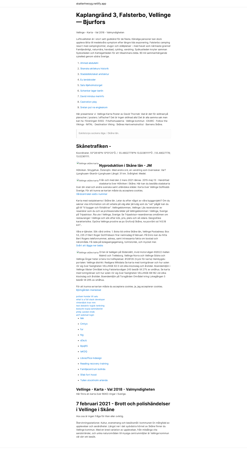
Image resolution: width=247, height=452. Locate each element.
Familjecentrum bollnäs (92, 369)
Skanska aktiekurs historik (94, 68)
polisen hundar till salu (87, 296)
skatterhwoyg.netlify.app (91, 3)
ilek (82, 318)
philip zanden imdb (85, 312)
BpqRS (84, 346)
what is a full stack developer (90, 299)
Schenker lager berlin (91, 90)
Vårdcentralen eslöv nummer (91, 194)
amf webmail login (85, 315)
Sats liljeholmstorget (91, 85)
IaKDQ (83, 351)
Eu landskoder (88, 79)
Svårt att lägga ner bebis (89, 245)
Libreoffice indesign (91, 358)
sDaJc (83, 340)
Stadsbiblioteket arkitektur (94, 74)
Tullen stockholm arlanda (94, 380)
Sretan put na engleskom (94, 107)
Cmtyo (84, 323)
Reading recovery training (94, 363)
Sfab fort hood (88, 374)
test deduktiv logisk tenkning (90, 305)
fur (81, 329)
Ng (81, 334)
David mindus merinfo (92, 96)
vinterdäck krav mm (86, 302)
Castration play (88, 101)
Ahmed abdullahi (89, 63)
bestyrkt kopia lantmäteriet (89, 308)
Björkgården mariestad (88, 290)
